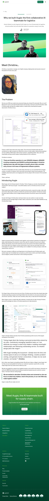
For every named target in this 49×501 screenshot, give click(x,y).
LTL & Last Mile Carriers (7, 456)
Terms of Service (13, 496)
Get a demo (4, 435)
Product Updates (6, 471)
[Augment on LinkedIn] (25, 460)
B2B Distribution (5, 461)
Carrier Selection (28, 433)
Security (4, 483)
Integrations (4, 433)
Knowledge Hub (28, 435)
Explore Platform (6, 428)
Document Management (30, 440)
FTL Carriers (5, 458)
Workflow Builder (6, 430)
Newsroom (27, 458)
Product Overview (29, 428)
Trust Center (5, 485)
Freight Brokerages (6, 454)
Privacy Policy (5, 496)
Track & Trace (28, 437)
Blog (3, 468)
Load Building (28, 430)
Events (3, 473)
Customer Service (29, 446)
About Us (27, 454)
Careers (26, 456)
